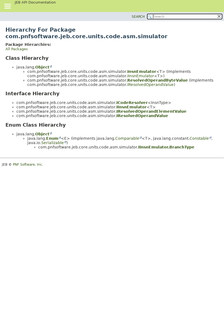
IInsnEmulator (140, 76)
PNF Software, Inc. (28, 164)
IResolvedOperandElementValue (151, 111)
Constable (199, 138)
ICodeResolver (132, 102)
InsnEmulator (141, 71)
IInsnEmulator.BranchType (166, 147)
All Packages (16, 49)
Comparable (127, 138)
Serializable (52, 143)
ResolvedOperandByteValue (157, 80)
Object (42, 67)
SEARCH (138, 17)
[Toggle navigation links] (7, 6)
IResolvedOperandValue (150, 84)
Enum (52, 138)
